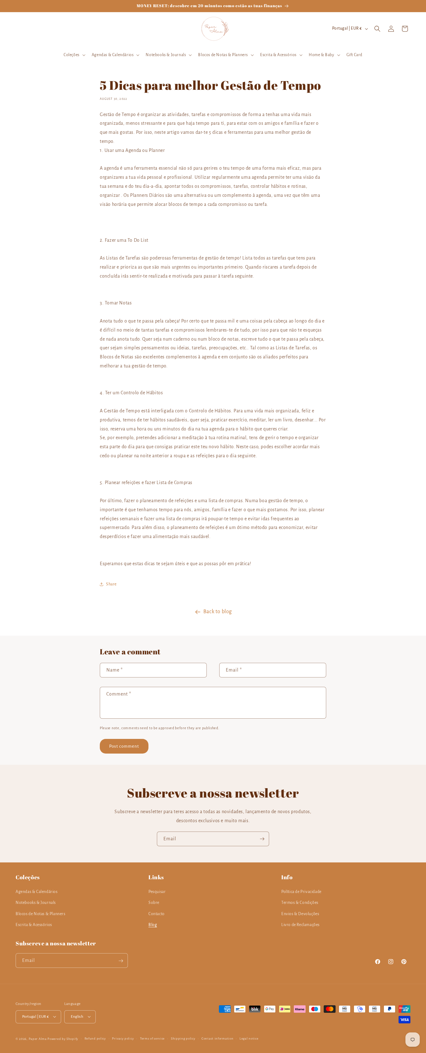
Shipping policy (183, 1038)
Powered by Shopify (62, 1038)
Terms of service (152, 1038)
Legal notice (249, 1038)
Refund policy (95, 1038)
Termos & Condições (299, 903)
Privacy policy (123, 1038)
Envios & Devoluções (300, 914)
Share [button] (111, 584)
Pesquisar (157, 892)
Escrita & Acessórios (34, 925)
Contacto (156, 914)
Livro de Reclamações (300, 925)
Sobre (153, 903)
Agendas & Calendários (37, 892)
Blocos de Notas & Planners (40, 914)
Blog (152, 925)
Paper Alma (38, 1038)
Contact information (217, 1038)
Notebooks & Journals (36, 903)
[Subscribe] (262, 839)
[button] (74, 54)
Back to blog (217, 611)
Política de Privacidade (301, 892)
